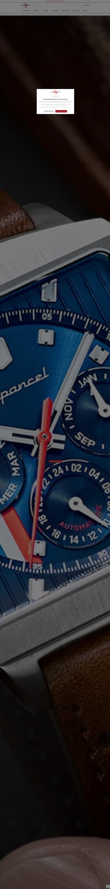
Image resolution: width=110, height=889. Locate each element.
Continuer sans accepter (55, 96)
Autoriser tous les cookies (61, 111)
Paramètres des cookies (49, 111)
